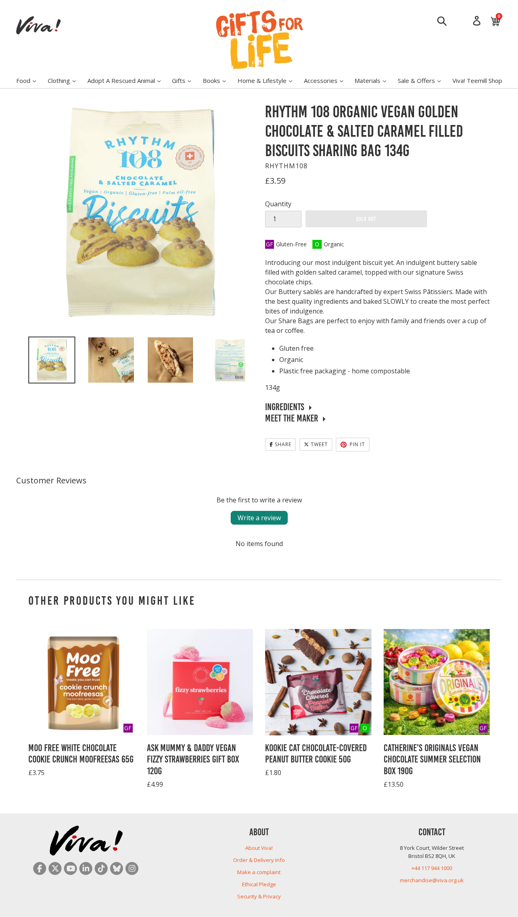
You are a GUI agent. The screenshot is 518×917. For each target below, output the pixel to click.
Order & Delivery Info (259, 860)
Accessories (327, 80)
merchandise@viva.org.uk (432, 880)
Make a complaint (258, 872)
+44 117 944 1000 (432, 868)
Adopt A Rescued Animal (128, 80)
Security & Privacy (259, 896)
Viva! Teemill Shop (477, 80)
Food (30, 80)
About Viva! (259, 847)
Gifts (185, 80)
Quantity (278, 203)
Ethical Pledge (259, 884)
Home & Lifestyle (269, 80)
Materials (374, 80)
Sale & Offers (423, 80)
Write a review (259, 517)
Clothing (66, 80)
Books (218, 80)
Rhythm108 (286, 165)
